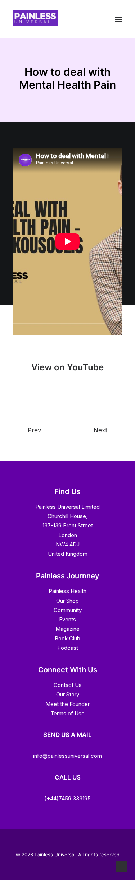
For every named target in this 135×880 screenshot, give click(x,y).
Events (67, 619)
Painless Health (67, 591)
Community (68, 610)
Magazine (67, 628)
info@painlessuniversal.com (67, 755)
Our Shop (67, 600)
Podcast (67, 647)
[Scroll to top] (121, 865)
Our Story (67, 694)
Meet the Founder (67, 704)
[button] (67, 367)
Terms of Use (67, 713)
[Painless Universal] (35, 24)
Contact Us (68, 685)
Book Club (67, 638)
